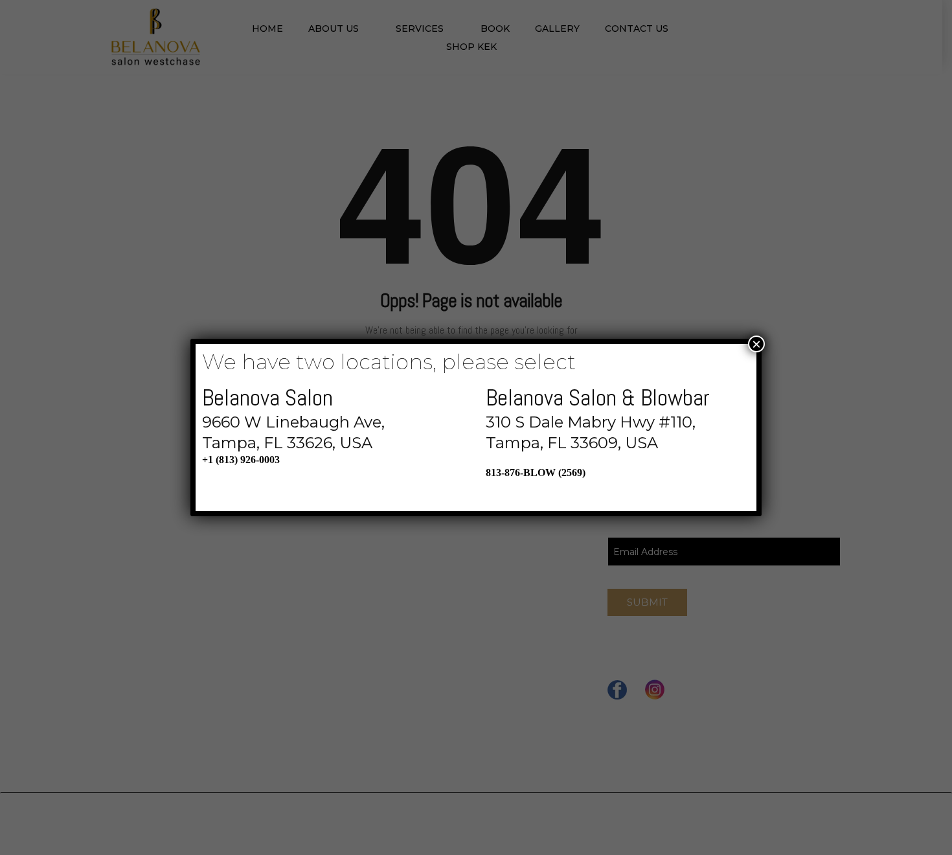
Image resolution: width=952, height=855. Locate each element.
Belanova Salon (267, 397)
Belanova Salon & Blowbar (598, 397)
